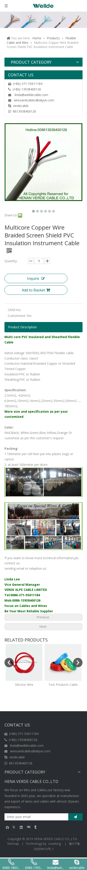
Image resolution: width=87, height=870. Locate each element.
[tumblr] (35, 827)
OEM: (12, 310)
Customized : (17, 316)
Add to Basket (33, 290)
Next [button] (78, 662)
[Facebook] (7, 827)
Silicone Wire (24, 684)
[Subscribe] (75, 816)
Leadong (54, 843)
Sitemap (13, 843)
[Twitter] (14, 827)
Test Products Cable (63, 684)
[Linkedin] (21, 827)
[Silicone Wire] (24, 662)
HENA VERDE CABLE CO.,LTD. (56, 839)
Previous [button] (9, 662)
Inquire (33, 278)
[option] (24, 665)
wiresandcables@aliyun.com (34, 100)
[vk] (28, 827)
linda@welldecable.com (31, 95)
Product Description (22, 327)
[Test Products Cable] (63, 662)
